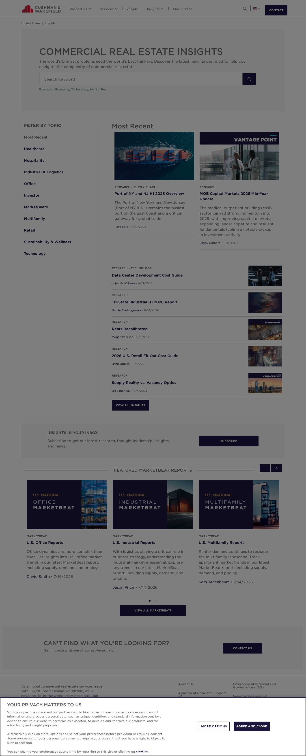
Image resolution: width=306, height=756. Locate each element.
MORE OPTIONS (214, 726)
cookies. (142, 751)
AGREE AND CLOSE (251, 726)
